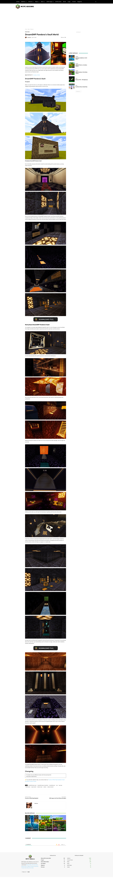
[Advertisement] (58, 6)
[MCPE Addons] (25, 6)
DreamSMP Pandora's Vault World (43, 785)
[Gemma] (26, 37)
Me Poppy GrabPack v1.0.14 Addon (32, 829)
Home (26, 29)
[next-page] (27, 833)
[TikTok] (25, 872)
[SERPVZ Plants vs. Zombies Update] (45, 823)
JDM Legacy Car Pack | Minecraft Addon (57, 798)
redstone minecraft (50, 786)
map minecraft (28, 786)
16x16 (76, 78)
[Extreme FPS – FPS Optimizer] (72, 79)
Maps (29, 29)
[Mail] (24, 872)
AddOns (31, 827)
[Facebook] (22, 872)
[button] (95, 2)
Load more (78, 91)
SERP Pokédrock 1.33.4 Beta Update (59, 829)
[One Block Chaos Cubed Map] (72, 86)
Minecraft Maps (29, 864)
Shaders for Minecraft (31, 866)
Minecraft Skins (24, 866)
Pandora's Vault (39, 786)
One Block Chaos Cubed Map (81, 86)
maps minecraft (33, 786)
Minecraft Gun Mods (30, 867)
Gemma (29, 37)
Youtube (35, 75)
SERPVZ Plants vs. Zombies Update (45, 829)
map (57, 785)
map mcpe (60, 785)
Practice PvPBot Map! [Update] (54, 779)
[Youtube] (29, 872)
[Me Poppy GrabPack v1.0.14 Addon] (32, 823)
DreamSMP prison (52, 785)
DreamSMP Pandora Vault (32, 785)
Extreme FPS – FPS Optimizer (81, 79)
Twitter (38, 75)
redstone (44, 786)
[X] (27, 872)
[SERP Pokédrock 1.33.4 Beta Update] (59, 823)
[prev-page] (26, 833)
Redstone (31, 29)
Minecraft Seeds (35, 864)
